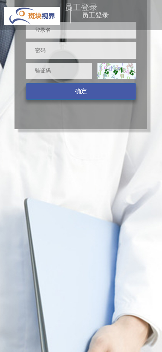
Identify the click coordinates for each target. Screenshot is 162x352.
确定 (81, 91)
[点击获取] (117, 71)
